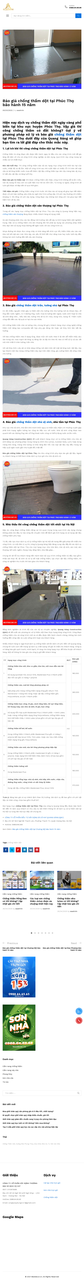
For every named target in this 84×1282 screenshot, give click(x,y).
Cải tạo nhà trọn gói (52, 1183)
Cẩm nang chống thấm (12, 894)
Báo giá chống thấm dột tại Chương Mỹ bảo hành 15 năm (36, 829)
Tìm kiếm (78, 15)
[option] (14, 890)
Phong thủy (7, 1074)
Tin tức (6, 1082)
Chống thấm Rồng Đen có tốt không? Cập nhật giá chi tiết (15, 901)
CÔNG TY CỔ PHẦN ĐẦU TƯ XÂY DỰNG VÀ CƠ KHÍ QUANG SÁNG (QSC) (34, 817)
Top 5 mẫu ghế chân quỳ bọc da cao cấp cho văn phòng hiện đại (30, 1127)
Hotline (71, 5)
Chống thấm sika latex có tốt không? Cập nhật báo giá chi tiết (68, 902)
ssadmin (20, 110)
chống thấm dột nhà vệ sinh (34, 422)
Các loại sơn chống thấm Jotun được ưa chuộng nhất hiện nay (41, 901)
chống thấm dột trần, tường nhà (36, 305)
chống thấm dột (67, 134)
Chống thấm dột (51, 1197)
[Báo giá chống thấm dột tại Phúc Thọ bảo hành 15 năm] (5, 849)
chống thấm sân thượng (13, 214)
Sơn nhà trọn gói (51, 1190)
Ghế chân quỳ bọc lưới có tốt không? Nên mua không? (26, 1123)
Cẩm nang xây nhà (10, 1070)
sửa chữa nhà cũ (40, 1144)
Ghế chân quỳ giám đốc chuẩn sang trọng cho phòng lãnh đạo (29, 1119)
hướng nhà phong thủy (24, 1144)
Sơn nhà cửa (8, 1078)
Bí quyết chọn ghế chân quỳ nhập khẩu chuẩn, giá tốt (26, 1115)
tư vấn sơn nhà (54, 1144)
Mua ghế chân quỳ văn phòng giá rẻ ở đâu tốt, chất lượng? (28, 1111)
